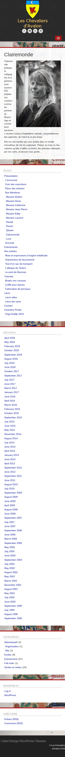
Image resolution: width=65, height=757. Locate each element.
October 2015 (11, 413)
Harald (9, 222)
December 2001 (12, 585)
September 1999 (13, 606)
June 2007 (10, 526)
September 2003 (13, 559)
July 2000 (9, 597)
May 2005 (9, 547)
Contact (8, 305)
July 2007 (9, 522)
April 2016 (9, 400)
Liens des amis (13, 301)
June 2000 (10, 601)
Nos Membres (12, 192)
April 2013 (9, 463)
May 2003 (9, 568)
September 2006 (13, 530)
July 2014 (9, 442)
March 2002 (10, 580)
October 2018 (11, 350)
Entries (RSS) (11, 719)
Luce (8, 238)
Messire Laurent (14, 217)
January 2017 (11, 392)
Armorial (9, 243)
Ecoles (7, 654)
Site (7, 650)
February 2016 (12, 409)
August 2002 (11, 572)
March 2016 (10, 405)
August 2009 (11, 497)
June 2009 (10, 501)
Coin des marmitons (15, 184)
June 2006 (10, 534)
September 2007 (13, 517)
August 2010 (11, 484)
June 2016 (10, 396)
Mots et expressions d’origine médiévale (26, 255)
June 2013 (10, 459)
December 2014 (12, 434)
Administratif (10, 642)
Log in (7, 691)
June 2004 (10, 555)
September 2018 (13, 354)
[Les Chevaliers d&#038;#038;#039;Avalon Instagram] (40, 31)
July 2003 (9, 564)
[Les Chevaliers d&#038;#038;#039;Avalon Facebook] (24, 31)
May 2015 (9, 430)
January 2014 (11, 455)
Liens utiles (11, 297)
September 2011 (13, 476)
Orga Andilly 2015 (14, 314)
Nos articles (10, 251)
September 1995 (13, 618)
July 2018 (9, 363)
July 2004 (9, 551)
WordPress (10, 695)
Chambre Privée (13, 309)
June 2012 (10, 471)
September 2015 (13, 417)
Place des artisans (14, 188)
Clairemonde (13, 234)
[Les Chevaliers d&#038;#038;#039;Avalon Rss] (35, 31)
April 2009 (9, 505)
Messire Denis (13, 201)
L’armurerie (11, 180)
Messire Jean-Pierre (16, 209)
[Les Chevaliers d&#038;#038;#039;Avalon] (32, 14)
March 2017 (10, 388)
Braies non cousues (15, 280)
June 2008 (10, 513)
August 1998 (11, 614)
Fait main (9, 663)
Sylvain (10, 230)
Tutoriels (8, 276)
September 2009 (13, 492)
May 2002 (9, 576)
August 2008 (11, 509)
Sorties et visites (13, 667)
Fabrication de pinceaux (17, 289)
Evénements (11, 247)
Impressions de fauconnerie (19, 259)
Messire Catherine (15, 205)
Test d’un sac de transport (18, 263)
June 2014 (10, 446)
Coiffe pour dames (15, 284)
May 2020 (9, 342)
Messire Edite (13, 213)
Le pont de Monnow (15, 272)
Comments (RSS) (13, 723)
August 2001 (11, 589)
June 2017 (10, 384)
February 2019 (12, 346)
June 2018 (10, 367)
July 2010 (9, 488)
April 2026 (9, 338)
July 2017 (9, 379)
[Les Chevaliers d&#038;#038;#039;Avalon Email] (30, 31)
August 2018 (11, 358)
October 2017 (11, 371)
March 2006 (10, 538)
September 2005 (13, 543)
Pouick (9, 226)
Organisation (12, 646)
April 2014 (9, 451)
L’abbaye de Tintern (15, 268)
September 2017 (13, 375)
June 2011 (9, 480)
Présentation (11, 176)
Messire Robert (14, 197)
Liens (7, 293)
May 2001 (9, 593)
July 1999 (9, 610)
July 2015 (9, 421)
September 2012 (13, 467)
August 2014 (11, 438)
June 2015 (10, 425)
